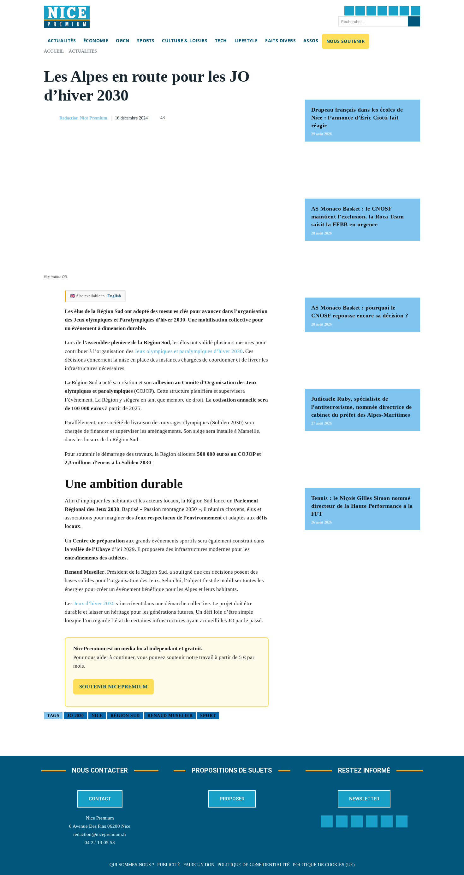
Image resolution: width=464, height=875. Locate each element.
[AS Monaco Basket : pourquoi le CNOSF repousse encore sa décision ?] (362, 272)
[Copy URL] (225, 117)
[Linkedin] (404, 10)
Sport (208, 715)
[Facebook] (349, 10)
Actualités (83, 51)
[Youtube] (415, 10)
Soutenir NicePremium (113, 687)
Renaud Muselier (170, 715)
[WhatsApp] (269, 117)
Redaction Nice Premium (83, 118)
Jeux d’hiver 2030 (94, 603)
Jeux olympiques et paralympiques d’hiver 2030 (189, 351)
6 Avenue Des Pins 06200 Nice (99, 826)
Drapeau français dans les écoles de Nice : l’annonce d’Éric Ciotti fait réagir (357, 118)
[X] (254, 117)
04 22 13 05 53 (100, 842)
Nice (97, 715)
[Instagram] (371, 10)
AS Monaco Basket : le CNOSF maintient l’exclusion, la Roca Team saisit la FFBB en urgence (357, 217)
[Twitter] (360, 10)
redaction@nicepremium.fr (99, 834)
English (114, 295)
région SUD (125, 715)
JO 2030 (75, 715)
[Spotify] (387, 821)
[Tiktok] (393, 10)
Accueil (54, 51)
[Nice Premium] (67, 17)
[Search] (414, 21)
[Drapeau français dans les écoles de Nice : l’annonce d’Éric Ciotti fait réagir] (362, 74)
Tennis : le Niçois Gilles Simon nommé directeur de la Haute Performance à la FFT (362, 506)
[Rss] (402, 821)
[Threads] (382, 10)
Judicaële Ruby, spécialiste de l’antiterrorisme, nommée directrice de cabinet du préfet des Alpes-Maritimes (361, 407)
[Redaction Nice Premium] (51, 118)
